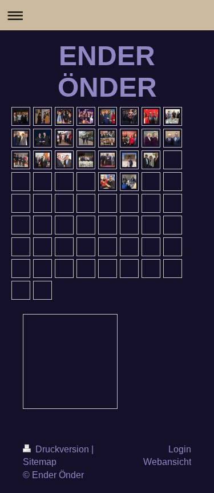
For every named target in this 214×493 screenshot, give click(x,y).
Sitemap (39, 462)
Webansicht (167, 462)
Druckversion (62, 449)
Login (179, 449)
